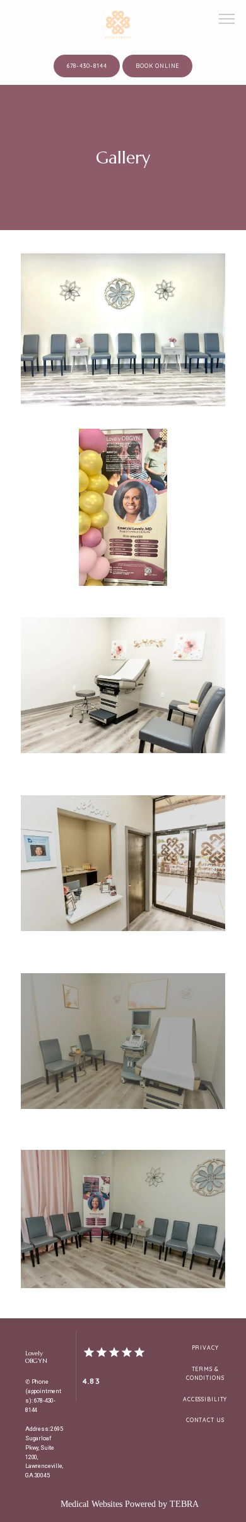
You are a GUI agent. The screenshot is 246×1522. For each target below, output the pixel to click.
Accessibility (205, 1399)
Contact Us (205, 1419)
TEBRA (184, 1504)
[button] (227, 20)
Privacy (205, 1347)
